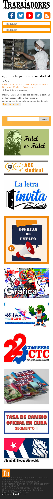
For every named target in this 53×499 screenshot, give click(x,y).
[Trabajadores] (6, 473)
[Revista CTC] (26, 404)
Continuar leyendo (11, 104)
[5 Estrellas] (13, 90)
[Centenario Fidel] (26, 154)
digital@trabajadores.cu (14, 494)
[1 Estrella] (3, 90)
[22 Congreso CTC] (26, 362)
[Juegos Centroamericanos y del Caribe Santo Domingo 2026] (26, 327)
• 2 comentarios (28, 87)
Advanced (10, 123)
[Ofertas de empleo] (26, 240)
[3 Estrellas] (8, 90)
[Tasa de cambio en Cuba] (26, 432)
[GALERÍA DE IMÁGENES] (26, 297)
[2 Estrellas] (6, 90)
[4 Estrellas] (10, 90)
